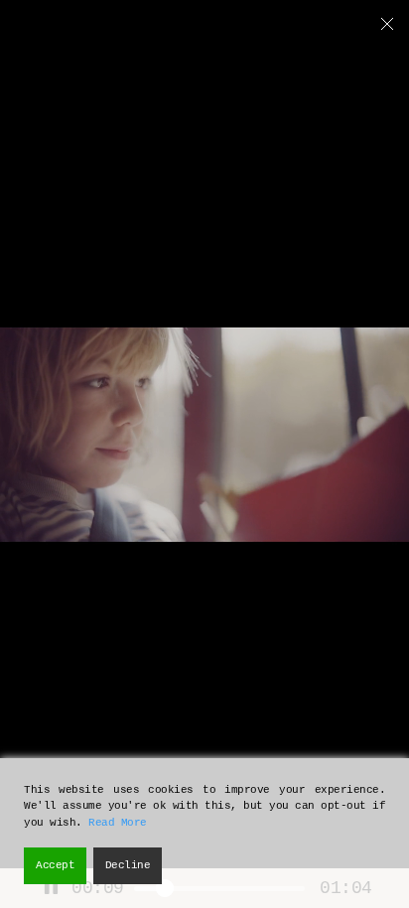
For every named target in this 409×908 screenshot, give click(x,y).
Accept (55, 865)
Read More (117, 823)
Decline (128, 865)
